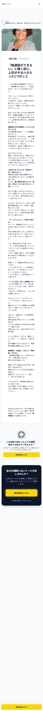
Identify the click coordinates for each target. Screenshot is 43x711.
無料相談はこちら (21, 707)
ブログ (7, 21)
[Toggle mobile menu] (39, 4)
